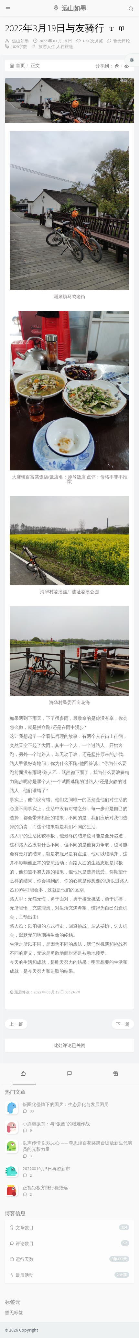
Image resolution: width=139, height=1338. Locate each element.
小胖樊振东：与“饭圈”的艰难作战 (56, 1124)
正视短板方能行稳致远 (45, 1188)
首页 (20, 65)
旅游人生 (46, 46)
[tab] (23, 1073)
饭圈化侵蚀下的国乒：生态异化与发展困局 (66, 1104)
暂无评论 (121, 41)
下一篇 (123, 1024)
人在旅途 (64, 46)
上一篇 (16, 1024)
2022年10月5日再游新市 (46, 1169)
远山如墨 (20, 41)
